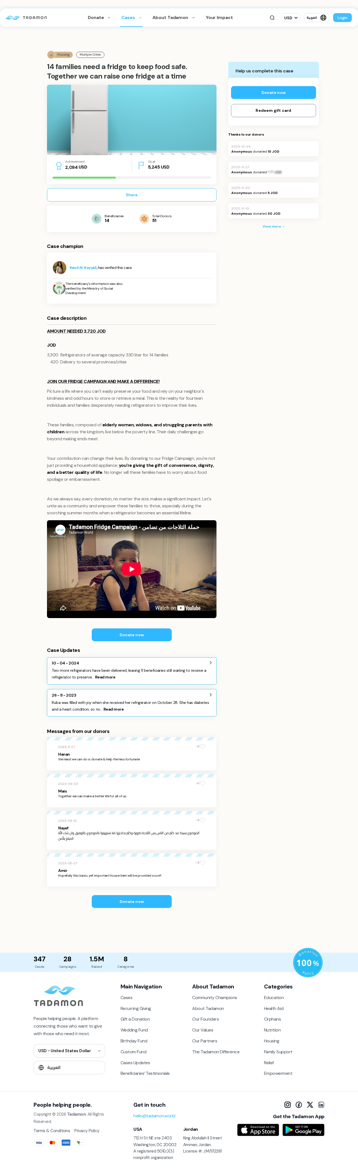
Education (274, 997)
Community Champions (214, 997)
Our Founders (205, 1019)
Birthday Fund (134, 1041)
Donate (96, 17)
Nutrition (272, 1030)
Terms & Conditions (52, 1131)
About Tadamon (170, 17)
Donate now (132, 634)
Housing (271, 1041)
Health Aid (274, 1008)
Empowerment (278, 1073)
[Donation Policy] (307, 962)
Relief (269, 1063)
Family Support (278, 1052)
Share (132, 194)
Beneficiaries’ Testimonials (145, 1073)
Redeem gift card (273, 110)
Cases (128, 17)
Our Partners (204, 1041)
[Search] (272, 17)
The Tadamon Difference (215, 1052)
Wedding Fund (134, 1030)
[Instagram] (287, 1104)
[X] (310, 1104)
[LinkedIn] (321, 1104)
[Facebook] (298, 1104)
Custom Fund (134, 1052)
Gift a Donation (135, 1019)
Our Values (202, 1030)
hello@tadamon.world (154, 1116)
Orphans (272, 1019)
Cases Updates (135, 1063)
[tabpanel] (131, 120)
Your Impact (219, 17)
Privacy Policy (86, 1131)
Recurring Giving (136, 1008)
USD (288, 17)
